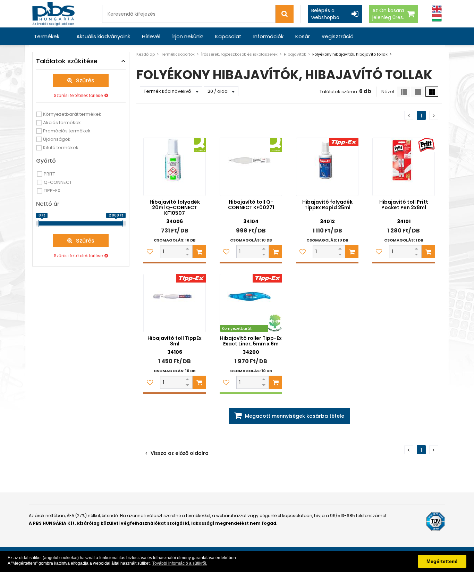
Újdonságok (56, 139)
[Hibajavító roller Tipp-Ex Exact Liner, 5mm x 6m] (251, 303)
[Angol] (437, 9)
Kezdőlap (145, 54)
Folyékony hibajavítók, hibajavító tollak (350, 54)
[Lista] (403, 92)
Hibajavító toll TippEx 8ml (174, 341)
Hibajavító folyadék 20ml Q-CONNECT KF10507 (175, 207)
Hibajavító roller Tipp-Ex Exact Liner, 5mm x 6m (251, 341)
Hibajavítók (295, 54)
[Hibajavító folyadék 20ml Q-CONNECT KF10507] (174, 167)
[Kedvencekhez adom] (149, 251)
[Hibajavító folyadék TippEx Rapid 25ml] (327, 167)
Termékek (46, 36)
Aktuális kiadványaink (103, 36)
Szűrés (85, 80)
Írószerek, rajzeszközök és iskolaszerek (239, 54)
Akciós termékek (62, 122)
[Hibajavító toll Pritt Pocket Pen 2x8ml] (403, 167)
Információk (268, 36)
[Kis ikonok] (417, 92)
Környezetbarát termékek (72, 114)
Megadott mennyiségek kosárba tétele (294, 415)
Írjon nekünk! (187, 36)
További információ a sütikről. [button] (179, 563)
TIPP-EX (52, 190)
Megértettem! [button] (442, 561)
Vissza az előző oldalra (180, 453)
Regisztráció (338, 36)
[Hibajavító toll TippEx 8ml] (174, 303)
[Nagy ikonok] (431, 92)
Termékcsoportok (178, 54)
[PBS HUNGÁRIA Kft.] (53, 14)
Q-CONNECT (58, 182)
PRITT (49, 174)
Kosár (302, 36)
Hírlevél (151, 36)
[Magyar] (437, 18)
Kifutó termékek (60, 147)
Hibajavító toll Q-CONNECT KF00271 (251, 204)
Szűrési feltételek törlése (78, 95)
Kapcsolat (228, 36)
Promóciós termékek (67, 131)
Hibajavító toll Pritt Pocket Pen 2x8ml (403, 204)
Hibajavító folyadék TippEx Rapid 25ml (327, 204)
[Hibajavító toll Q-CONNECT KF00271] (251, 167)
